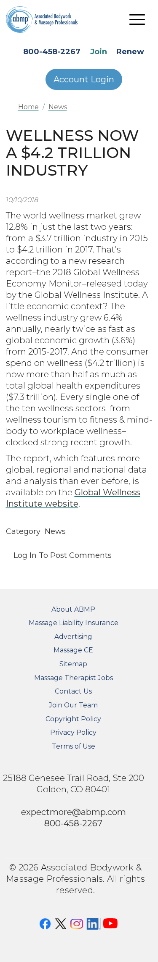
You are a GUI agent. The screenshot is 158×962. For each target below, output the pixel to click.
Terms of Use (73, 746)
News (57, 107)
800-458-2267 (51, 51)
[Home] (48, 19)
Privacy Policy (73, 732)
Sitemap (73, 664)
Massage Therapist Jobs (73, 678)
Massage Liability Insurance (73, 623)
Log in (25, 555)
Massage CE (73, 650)
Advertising (73, 637)
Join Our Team (73, 705)
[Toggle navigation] (137, 19)
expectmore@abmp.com (73, 812)
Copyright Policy (73, 719)
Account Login (84, 79)
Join (98, 51)
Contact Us (73, 691)
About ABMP (73, 609)
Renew (130, 51)
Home (28, 107)
